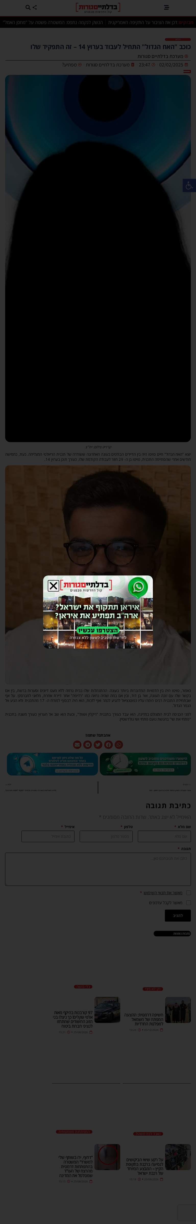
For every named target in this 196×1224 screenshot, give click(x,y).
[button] (53, 586)
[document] (98, 612)
